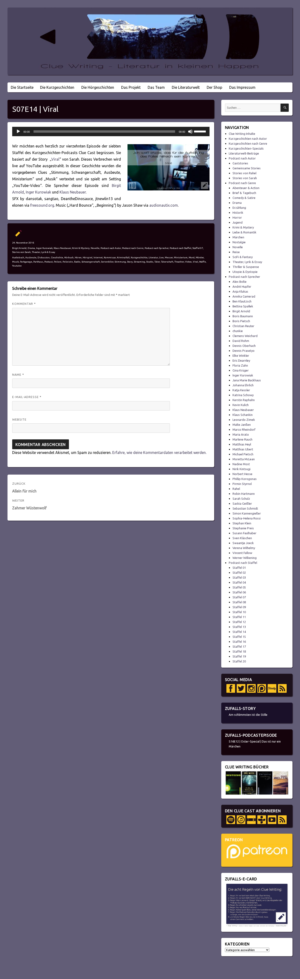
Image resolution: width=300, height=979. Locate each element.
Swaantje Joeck (243, 543)
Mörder (200, 257)
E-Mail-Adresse (26, 397)
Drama (31, 248)
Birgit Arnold (19, 248)
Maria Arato (240, 434)
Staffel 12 (239, 621)
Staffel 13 (239, 626)
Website (19, 419)
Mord (192, 257)
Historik (237, 212)
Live (161, 257)
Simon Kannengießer (246, 513)
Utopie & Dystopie (245, 271)
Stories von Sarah (21, 252)
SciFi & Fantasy (242, 257)
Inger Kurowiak (38, 192)
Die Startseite (22, 87)
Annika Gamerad (243, 296)
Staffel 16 (239, 641)
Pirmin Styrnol (242, 483)
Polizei (57, 261)
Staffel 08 (239, 602)
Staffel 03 (239, 577)
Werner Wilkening (244, 557)
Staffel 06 (239, 592)
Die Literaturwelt (186, 87)
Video (188, 261)
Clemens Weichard (245, 335)
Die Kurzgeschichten (57, 87)
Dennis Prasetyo (243, 350)
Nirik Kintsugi (241, 469)
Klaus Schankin (242, 414)
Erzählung (239, 207)
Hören (78, 257)
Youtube (17, 265)
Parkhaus (38, 261)
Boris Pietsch (241, 321)
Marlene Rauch (242, 439)
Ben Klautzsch (241, 301)
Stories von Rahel (244, 173)
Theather (179, 261)
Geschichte (57, 257)
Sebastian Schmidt (245, 508)
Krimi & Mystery (81, 248)
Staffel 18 (239, 651)
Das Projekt (131, 87)
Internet (98, 257)
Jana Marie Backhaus (246, 380)
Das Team (156, 87)
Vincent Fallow (242, 552)
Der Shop (214, 87)
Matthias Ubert (242, 449)
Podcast (48, 261)
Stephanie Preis (243, 528)
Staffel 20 (239, 661)
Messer (169, 257)
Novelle (95, 248)
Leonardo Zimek (243, 419)
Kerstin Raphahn (243, 400)
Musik (15, 261)
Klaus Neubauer (73, 192)
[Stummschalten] (190, 131)
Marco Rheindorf (243, 429)
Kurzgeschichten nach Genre (248, 143)
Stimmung (120, 261)
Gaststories (240, 163)
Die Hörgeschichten (97, 87)
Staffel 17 (239, 646)
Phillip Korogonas (244, 478)
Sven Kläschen (242, 538)
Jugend (237, 222)
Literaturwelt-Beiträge (244, 153)
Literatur (153, 257)
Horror (237, 217)
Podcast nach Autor (111, 248)
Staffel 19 (239, 656)
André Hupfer (241, 286)
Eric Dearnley (241, 360)
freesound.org (42, 205)
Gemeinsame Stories (246, 168)
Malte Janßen (241, 424)
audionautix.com (163, 205)
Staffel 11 (239, 617)
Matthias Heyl (241, 444)
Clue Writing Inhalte (242, 133)
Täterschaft (167, 261)
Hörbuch (69, 257)
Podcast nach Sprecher (157, 248)
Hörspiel (87, 257)
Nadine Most (241, 464)
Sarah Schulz (241, 498)
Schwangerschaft (91, 261)
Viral (55, 159)
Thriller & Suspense (245, 266)
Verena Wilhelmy (243, 547)
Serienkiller (107, 261)
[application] (111, 131)
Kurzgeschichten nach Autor (248, 138)
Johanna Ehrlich (243, 385)
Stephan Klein (241, 523)
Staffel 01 (239, 567)
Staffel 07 (197, 248)
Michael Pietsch (242, 454)
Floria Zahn (240, 365)
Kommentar (24, 303)
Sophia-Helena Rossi (246, 518)
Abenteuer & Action (245, 188)
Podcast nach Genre (132, 248)
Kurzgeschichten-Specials (246, 148)
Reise (236, 252)
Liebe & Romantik (244, 232)
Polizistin (68, 261)
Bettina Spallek (242, 306)
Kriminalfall (123, 257)
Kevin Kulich (240, 404)
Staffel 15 (239, 636)
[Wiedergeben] (18, 131)
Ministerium (181, 257)
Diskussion (44, 257)
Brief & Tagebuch (244, 192)
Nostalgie (239, 242)
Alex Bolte (239, 281)
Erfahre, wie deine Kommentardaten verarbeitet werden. (159, 452)
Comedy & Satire (243, 197)
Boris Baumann (242, 316)
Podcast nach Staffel (180, 248)
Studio (149, 261)
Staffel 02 (239, 572)
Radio (77, 261)
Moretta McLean (243, 459)
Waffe (202, 261)
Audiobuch (18, 257)
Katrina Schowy (243, 395)
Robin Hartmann (243, 493)
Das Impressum (242, 87)
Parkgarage (26, 261)
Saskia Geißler (242, 503)
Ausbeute (30, 257)
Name (18, 374)
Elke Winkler (240, 355)
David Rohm (240, 340)
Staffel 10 (239, 612)
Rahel (236, 488)
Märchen (238, 237)
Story (130, 261)
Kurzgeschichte (139, 257)
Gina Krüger (240, 370)
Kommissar (110, 257)
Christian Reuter (243, 326)
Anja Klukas (240, 291)
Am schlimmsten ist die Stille (248, 714)
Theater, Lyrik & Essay (43, 252)
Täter (157, 261)
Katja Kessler (241, 390)
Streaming (139, 261)
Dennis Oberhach (244, 345)
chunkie (237, 331)
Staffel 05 (239, 587)
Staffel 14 (239, 631)
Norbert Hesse (242, 474)
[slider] (200, 131)
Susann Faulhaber (244, 533)
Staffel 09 (239, 607)
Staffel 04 (239, 582)
